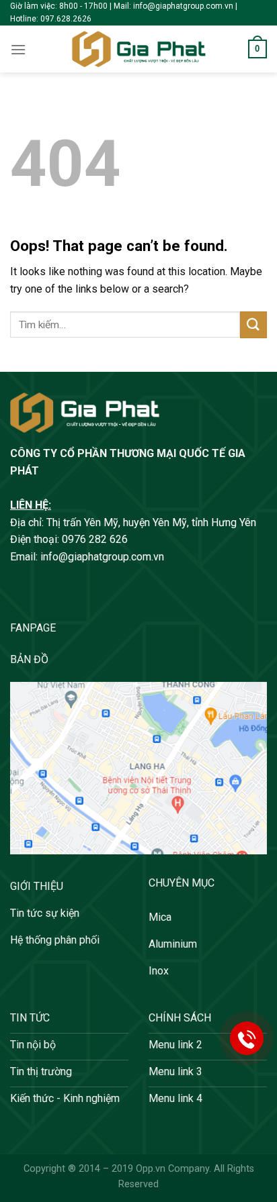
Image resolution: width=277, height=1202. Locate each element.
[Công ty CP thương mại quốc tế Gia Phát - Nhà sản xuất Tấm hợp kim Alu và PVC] (138, 49)
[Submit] (253, 324)
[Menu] (18, 49)
